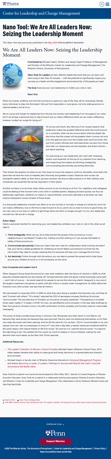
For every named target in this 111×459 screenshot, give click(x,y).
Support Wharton (55, 441)
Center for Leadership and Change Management (73, 449)
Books (37, 400)
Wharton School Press (22, 402)
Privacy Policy (99, 449)
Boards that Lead (36, 402)
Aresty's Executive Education (96, 402)
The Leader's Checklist (52, 402)
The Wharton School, (18, 449)
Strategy (32, 400)
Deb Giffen (9, 402)
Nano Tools (24, 400)
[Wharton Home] (11, 4)
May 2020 (52, 43)
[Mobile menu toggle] (107, 4)
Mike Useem (80, 402)
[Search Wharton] (101, 4)
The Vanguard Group (68, 402)
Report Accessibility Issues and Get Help (55, 452)
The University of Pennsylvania (39, 449)
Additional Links (54, 424)
